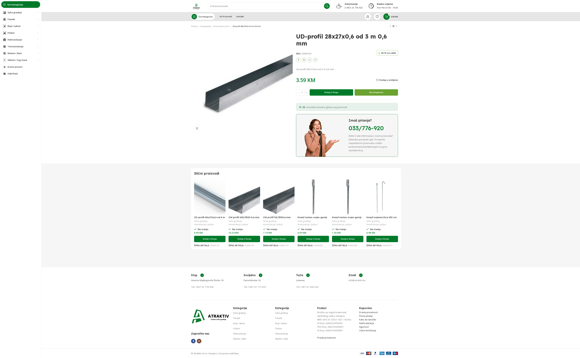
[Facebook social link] (298, 60)
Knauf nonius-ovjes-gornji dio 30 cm (312, 218)
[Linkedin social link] (304, 60)
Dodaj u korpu (331, 92)
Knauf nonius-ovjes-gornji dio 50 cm (346, 218)
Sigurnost (364, 326)
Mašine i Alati (239, 338)
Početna (194, 26)
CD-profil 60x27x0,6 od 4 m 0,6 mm (209, 218)
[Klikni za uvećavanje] (197, 128)
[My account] (367, 17)
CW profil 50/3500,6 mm (277, 217)
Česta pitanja (366, 315)
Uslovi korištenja (367, 330)
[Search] (327, 6)
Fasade (236, 318)
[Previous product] (390, 26)
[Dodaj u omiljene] (223, 191)
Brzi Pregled (223, 184)
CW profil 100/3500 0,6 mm (244, 217)
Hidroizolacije (239, 333)
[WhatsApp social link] (310, 60)
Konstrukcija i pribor (221, 26)
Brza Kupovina (376, 92)
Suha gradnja (205, 26)
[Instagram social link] (199, 341)
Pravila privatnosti (326, 337)
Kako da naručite (367, 319)
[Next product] (396, 26)
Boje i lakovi (239, 323)
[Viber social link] (315, 60)
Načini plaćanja (366, 323)
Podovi (236, 328)
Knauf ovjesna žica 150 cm (381, 217)
